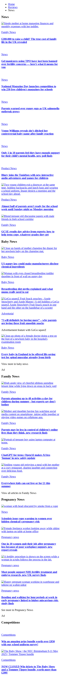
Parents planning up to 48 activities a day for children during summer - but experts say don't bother (28, 401)
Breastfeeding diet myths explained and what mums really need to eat (27, 290)
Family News (8, 32)
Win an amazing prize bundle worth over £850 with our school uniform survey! (28, 643)
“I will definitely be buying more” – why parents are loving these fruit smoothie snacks (29, 322)
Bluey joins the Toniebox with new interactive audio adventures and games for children (27, 176)
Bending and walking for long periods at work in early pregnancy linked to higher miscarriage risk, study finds (30, 600)
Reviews (12, 7)
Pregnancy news (10, 537)
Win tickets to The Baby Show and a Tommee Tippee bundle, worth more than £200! (28, 669)
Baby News (7, 257)
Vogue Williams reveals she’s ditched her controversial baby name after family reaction (27, 132)
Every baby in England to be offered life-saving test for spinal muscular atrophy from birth (28, 356)
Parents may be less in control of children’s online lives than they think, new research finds (29, 431)
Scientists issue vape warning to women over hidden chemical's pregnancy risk (26, 520)
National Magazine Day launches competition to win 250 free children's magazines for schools (28, 88)
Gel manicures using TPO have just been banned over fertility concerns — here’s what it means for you (29, 64)
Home (11, 4)
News (4, 54)
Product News (9, 168)
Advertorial (7, 313)
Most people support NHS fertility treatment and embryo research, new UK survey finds (29, 573)
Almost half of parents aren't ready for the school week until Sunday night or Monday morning (29, 208)
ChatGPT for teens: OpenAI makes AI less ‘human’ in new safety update (25, 456)
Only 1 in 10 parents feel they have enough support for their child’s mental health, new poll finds (30, 154)
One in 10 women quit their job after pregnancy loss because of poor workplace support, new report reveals (28, 546)
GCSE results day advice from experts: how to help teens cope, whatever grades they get (27, 233)
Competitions (8, 634)
